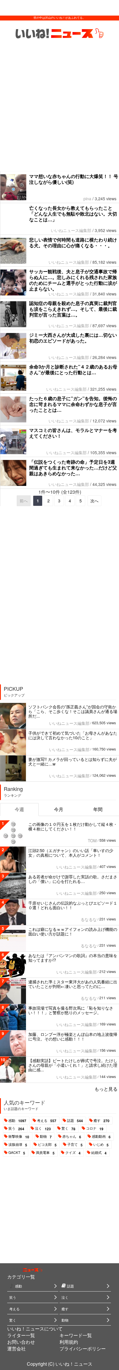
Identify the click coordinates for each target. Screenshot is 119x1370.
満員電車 (45, 1153)
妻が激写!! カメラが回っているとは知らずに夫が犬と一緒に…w (72, 761)
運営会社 (16, 1348)
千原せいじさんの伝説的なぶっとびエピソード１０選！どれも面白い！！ (72, 905)
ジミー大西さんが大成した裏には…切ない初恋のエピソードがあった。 (73, 338)
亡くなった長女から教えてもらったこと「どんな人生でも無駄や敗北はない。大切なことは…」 (73, 214)
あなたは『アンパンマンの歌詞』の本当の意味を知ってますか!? (72, 957)
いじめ (101, 1145)
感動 (17, 1121)
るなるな (89, 919)
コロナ (94, 1128)
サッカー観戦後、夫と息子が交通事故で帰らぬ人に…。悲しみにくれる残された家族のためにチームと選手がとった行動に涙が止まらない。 (73, 280)
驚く (68, 1128)
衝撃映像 (18, 1136)
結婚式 (99, 1153)
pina (87, 198)
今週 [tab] (19, 809)
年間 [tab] (98, 809)
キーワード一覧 (76, 1335)
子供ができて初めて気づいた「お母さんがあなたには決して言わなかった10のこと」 (72, 735)
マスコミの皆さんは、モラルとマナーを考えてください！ (73, 433)
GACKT (16, 1153)
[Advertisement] (59, 108)
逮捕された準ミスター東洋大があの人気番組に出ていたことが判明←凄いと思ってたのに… (72, 984)
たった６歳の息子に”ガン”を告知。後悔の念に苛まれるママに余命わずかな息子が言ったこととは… (73, 404)
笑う (16, 1128)
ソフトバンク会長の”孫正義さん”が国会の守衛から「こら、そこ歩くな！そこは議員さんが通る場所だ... (72, 711)
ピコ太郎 (47, 1145)
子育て (75, 1145)
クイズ (73, 1153)
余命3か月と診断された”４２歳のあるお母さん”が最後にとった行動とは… (73, 369)
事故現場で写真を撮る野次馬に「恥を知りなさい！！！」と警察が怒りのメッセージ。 (70, 1010)
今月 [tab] (58, 809)
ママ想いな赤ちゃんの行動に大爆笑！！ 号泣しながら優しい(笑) (73, 179)
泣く (43, 1128)
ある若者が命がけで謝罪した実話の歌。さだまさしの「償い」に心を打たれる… (72, 879)
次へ (94, 501)
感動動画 (101, 1136)
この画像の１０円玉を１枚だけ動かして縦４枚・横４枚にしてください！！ (72, 826)
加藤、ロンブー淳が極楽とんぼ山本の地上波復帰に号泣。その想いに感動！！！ (72, 1036)
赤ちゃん (71, 1136)
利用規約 (69, 1342)
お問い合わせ (21, 1342)
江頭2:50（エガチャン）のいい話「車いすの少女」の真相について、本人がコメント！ (70, 852)
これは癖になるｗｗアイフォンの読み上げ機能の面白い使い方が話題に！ (72, 931)
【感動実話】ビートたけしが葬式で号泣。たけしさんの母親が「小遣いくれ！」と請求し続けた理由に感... (72, 1065)
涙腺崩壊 (17, 1145)
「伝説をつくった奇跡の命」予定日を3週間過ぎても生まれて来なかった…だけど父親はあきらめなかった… (73, 467)
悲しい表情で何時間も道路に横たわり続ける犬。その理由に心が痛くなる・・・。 (73, 242)
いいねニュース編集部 (71, 230)
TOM (92, 840)
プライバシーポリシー (83, 1348)
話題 (75, 1121)
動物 (46, 1136)
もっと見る (106, 1088)
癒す (101, 1121)
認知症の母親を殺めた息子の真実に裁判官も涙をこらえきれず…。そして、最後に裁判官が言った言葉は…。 (73, 309)
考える (46, 1121)
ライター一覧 (21, 1335)
